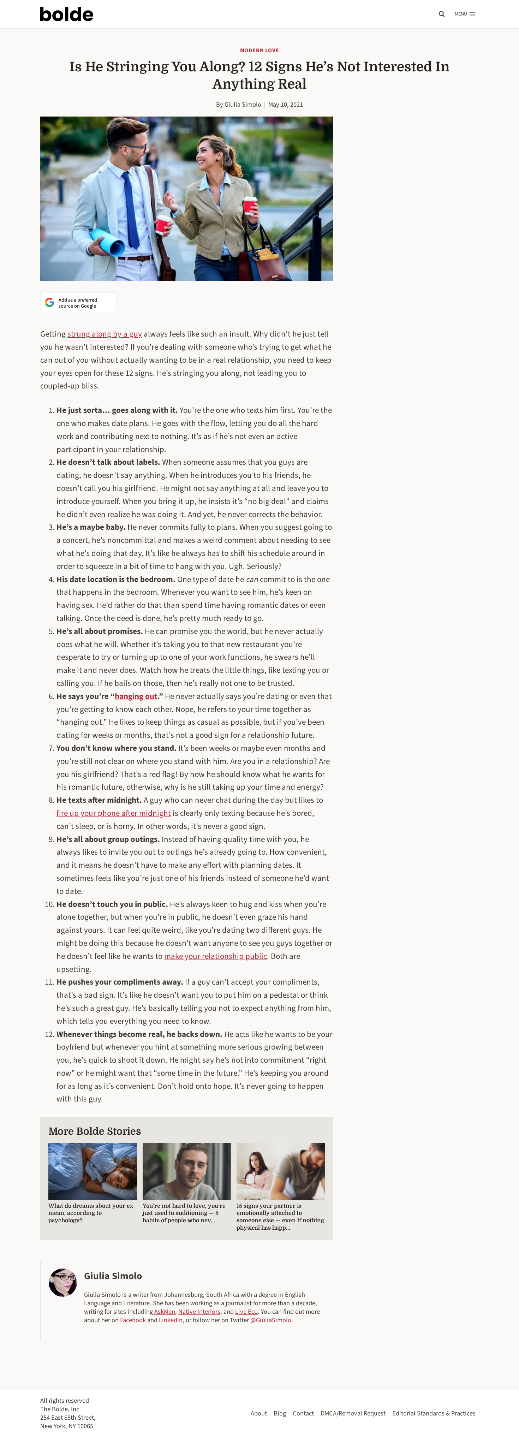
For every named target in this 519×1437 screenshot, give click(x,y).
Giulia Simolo (243, 104)
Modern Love (259, 50)
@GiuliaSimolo (270, 1320)
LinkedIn (171, 1320)
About (259, 1413)
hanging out (136, 696)
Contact (303, 1413)
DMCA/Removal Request (353, 1413)
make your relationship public (215, 956)
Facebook (133, 1320)
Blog (280, 1413)
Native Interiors (199, 1311)
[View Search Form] (441, 14)
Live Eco (246, 1311)
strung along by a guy (104, 334)
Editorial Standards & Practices (434, 1413)
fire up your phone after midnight (113, 813)
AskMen (164, 1311)
